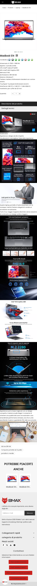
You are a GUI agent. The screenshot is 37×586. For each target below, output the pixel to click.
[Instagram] (14, 545)
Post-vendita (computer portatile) (18, 573)
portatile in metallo (7, 453)
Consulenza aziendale (18, 578)
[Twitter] (7, 545)
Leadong (13, 522)
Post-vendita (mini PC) (18, 562)
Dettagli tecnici (8, 108)
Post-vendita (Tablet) (18, 567)
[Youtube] (10, 545)
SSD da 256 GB (6, 446)
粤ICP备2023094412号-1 (18, 584)
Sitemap (19, 522)
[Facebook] (3, 545)
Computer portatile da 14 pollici (11, 450)
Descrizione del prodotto (12, 104)
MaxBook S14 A (12, 487)
